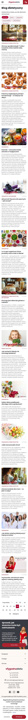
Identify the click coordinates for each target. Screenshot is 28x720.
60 (21, 610)
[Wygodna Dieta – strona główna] (14, 2)
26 (7, 606)
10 (16, 602)
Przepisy (12, 17)
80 (10, 614)
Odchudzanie (16, 20)
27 (10, 606)
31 (24, 606)
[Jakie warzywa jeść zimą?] (14, 444)
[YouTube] (18, 692)
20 (20, 602)
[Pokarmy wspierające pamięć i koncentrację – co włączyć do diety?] (14, 99)
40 (14, 610)
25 (4, 606)
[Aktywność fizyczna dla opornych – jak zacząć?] (14, 202)
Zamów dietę (14, 645)
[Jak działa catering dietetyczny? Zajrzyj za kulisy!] (14, 532)
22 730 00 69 (14, 673)
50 (18, 610)
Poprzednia (5, 602)
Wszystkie (5, 17)
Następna (16, 614)
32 (3, 610)
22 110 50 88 (15, 677)
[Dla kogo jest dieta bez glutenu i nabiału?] (14, 302)
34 (10, 610)
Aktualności (5, 23)
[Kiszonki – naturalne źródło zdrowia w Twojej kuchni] (14, 151)
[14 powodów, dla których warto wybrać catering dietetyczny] (14, 577)
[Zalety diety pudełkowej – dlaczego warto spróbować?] (14, 401)
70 (25, 610)
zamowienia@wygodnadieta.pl (15, 680)
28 (14, 606)
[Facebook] (9, 692)
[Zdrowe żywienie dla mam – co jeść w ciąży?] (14, 488)
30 (21, 606)
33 (6, 610)
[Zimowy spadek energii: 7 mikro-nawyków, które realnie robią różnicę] (14, 47)
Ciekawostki (19, 17)
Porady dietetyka (7, 20)
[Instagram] (14, 692)
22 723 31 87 (15, 675)
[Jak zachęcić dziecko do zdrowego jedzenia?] (14, 354)
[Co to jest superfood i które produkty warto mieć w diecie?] (14, 252)
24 (25, 602)
